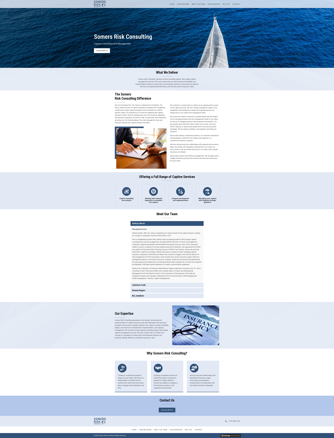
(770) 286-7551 (234, 421)
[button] (167, 223)
